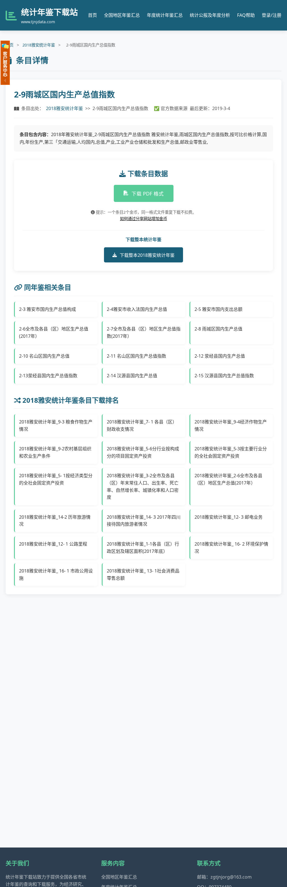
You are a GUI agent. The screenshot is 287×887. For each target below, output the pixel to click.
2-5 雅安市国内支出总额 (218, 309)
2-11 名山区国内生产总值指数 (136, 356)
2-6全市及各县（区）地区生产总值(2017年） (53, 332)
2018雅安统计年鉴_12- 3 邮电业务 (229, 517)
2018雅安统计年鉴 (38, 45)
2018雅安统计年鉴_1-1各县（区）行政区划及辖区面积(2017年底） (143, 547)
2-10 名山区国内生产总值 (44, 356)
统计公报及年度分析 (210, 15)
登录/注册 (271, 15)
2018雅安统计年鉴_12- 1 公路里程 (53, 544)
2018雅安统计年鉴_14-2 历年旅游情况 (55, 520)
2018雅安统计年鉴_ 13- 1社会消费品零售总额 (143, 574)
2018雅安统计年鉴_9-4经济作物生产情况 (231, 425)
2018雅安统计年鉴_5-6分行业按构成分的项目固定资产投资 (143, 452)
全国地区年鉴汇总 (122, 15)
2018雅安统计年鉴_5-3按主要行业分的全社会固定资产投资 (231, 452)
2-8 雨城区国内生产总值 (218, 329)
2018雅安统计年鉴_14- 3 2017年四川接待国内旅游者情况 (143, 520)
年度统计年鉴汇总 (165, 15)
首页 (92, 15)
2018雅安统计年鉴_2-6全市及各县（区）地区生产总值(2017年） (228, 479)
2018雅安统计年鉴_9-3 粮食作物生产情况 (55, 425)
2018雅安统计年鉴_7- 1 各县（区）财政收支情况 (142, 425)
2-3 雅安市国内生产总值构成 (47, 309)
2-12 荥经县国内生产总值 (220, 356)
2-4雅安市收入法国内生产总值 (137, 309)
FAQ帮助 (246, 15)
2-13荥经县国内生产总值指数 (48, 376)
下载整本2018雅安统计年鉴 (147, 255)
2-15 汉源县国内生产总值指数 (224, 376)
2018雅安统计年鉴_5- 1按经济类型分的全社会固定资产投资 (55, 479)
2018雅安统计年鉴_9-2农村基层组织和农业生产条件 (55, 452)
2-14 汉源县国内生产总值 (132, 376)
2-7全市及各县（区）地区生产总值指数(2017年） (143, 332)
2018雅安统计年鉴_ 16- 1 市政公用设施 (56, 574)
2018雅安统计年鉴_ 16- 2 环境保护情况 (231, 547)
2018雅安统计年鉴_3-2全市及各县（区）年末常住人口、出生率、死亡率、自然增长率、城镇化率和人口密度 (143, 486)
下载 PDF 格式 (147, 193)
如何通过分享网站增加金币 (143, 218)
